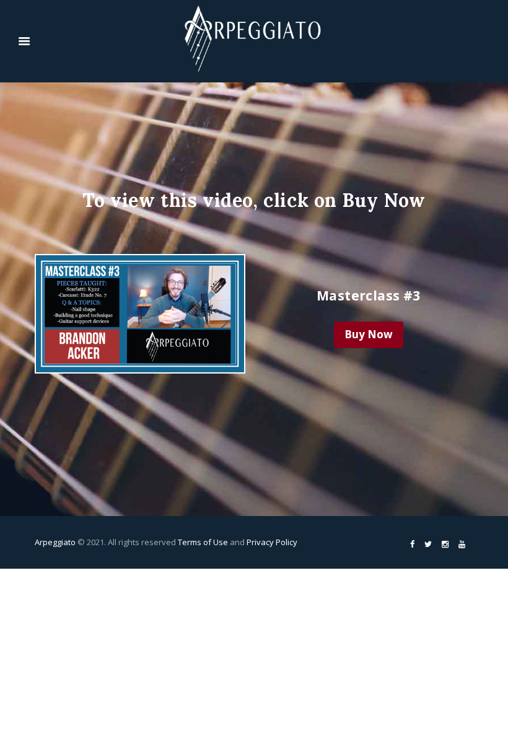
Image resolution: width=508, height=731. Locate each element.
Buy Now (368, 334)
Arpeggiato (55, 542)
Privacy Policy (272, 542)
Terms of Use (203, 542)
